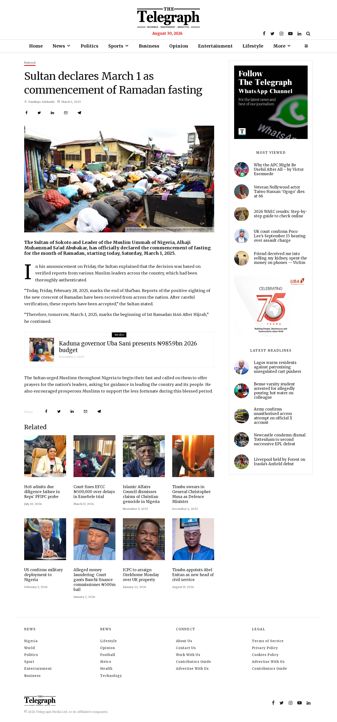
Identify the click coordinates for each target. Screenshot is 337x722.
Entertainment (215, 46)
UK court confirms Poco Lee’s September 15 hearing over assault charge (280, 236)
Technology (111, 676)
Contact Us (186, 648)
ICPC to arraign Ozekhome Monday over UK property (141, 574)
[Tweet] (39, 113)
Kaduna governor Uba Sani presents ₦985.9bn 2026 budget (128, 346)
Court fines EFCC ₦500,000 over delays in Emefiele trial (94, 491)
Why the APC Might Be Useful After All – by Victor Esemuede (279, 169)
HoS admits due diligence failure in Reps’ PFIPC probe (42, 491)
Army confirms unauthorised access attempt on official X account (273, 416)
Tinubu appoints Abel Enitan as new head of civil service (193, 574)
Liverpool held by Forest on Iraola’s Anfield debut (279, 461)
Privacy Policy (265, 648)
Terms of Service (268, 641)
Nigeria (31, 641)
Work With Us (188, 655)
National (30, 62)
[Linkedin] (299, 33)
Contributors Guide (193, 662)
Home (36, 46)
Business (149, 46)
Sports (115, 46)
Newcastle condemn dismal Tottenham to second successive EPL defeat (279, 439)
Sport (29, 662)
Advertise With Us (192, 669)
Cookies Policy (265, 655)
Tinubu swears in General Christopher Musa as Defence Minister (191, 494)
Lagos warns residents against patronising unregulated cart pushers (277, 367)
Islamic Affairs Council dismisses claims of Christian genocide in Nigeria (141, 494)
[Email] (66, 113)
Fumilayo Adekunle (41, 101)
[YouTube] (290, 33)
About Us (184, 641)
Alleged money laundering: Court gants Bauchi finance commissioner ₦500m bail (94, 579)
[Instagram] (281, 33)
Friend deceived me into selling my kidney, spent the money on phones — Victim (280, 258)
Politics (89, 46)
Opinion (178, 46)
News (59, 46)
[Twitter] (272, 33)
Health (106, 669)
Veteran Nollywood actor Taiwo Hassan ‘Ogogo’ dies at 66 (279, 191)
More (279, 46)
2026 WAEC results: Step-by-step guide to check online (280, 213)
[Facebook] (264, 33)
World (29, 648)
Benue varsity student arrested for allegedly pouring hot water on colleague (274, 391)
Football (107, 655)
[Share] (26, 113)
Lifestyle (253, 46)
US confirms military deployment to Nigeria (43, 574)
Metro (105, 662)
